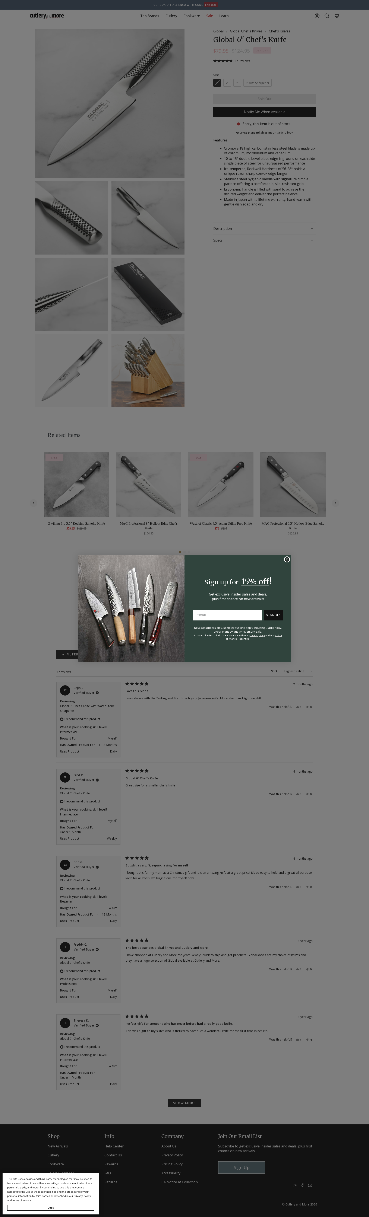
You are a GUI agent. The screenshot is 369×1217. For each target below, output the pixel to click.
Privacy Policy (82, 1196)
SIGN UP (273, 615)
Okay (51, 1207)
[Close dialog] (287, 559)
